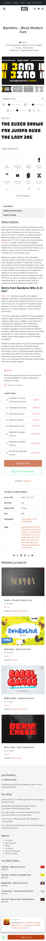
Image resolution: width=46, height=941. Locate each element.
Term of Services (12, 851)
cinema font (26, 530)
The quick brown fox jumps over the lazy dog (22, 130)
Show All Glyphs (23, 196)
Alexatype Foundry (19, 611)
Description (8, 206)
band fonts (25, 527)
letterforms (6, 243)
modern (24, 532)
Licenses (9, 848)
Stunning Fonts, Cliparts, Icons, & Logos (24, 45)
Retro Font (28, 48)
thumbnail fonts (32, 545)
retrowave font (32, 540)
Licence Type (10, 393)
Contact (15, 3)
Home (24, 42)
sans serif (25, 542)
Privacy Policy (11, 853)
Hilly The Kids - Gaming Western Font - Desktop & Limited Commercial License (26, 925)
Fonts (18, 48)
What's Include (9, 215)
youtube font (27, 548)
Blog (22, 3)
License (7, 3)
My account (37, 3)
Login (28, 3)
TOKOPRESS (26, 522)
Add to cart (23, 463)
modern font (34, 532)
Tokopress (26, 481)
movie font (26, 535)
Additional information (12, 211)
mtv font (35, 535)
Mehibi (14, 660)
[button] (41, 70)
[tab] (23, 206)
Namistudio (17, 758)
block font (35, 527)
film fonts (37, 530)
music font (25, 537)
